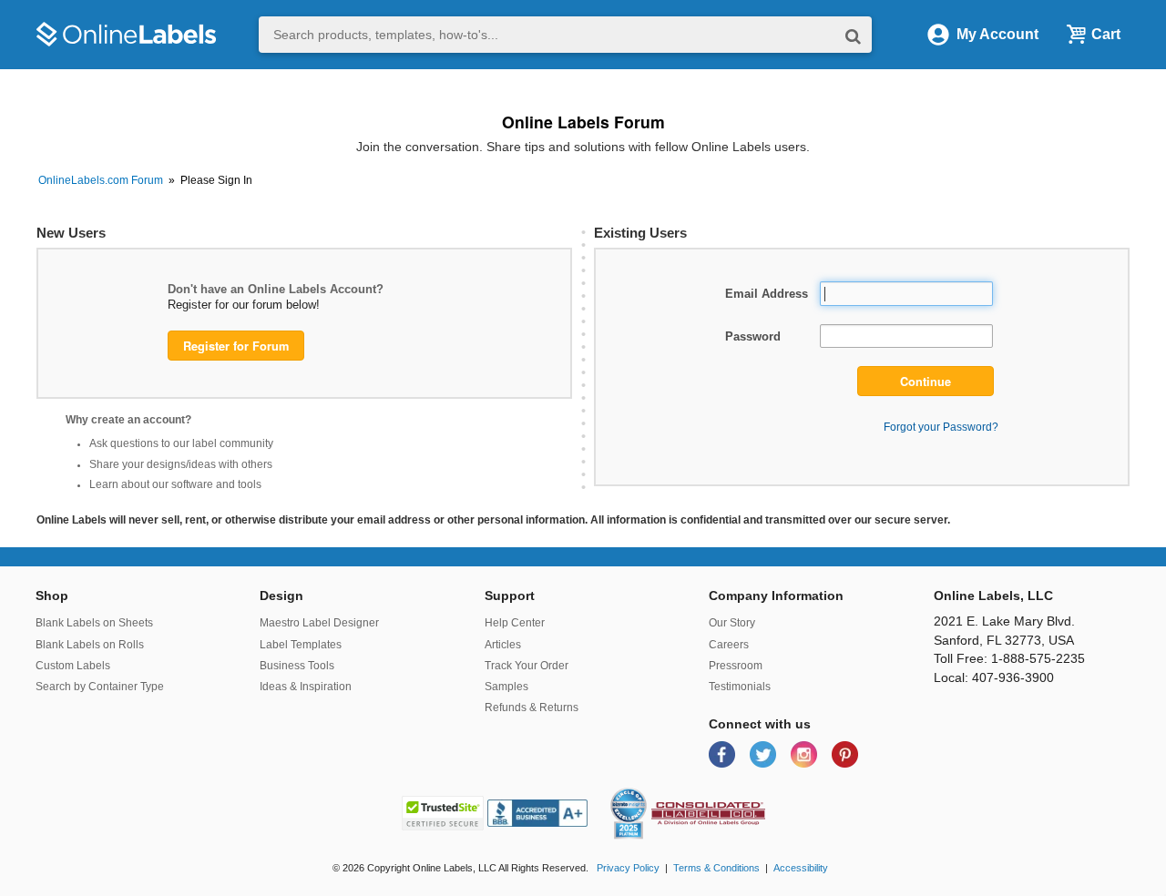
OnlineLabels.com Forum (100, 180)
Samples (506, 686)
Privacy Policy (628, 867)
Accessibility (800, 867)
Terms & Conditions (716, 867)
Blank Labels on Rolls (90, 644)
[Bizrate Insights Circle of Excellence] (639, 791)
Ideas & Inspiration (306, 686)
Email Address (766, 293)
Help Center (515, 622)
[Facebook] (724, 753)
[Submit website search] (853, 35)
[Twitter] (765, 753)
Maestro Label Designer (319, 622)
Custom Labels (73, 665)
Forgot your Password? (941, 427)
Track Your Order (526, 665)
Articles (503, 644)
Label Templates (301, 644)
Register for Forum (236, 346)
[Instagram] (806, 753)
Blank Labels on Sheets (94, 622)
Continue (925, 381)
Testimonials (740, 686)
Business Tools (297, 665)
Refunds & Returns (531, 707)
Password (753, 336)
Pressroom (735, 665)
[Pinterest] (845, 753)
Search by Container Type (100, 686)
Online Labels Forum (583, 121)
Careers (729, 644)
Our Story (732, 622)
